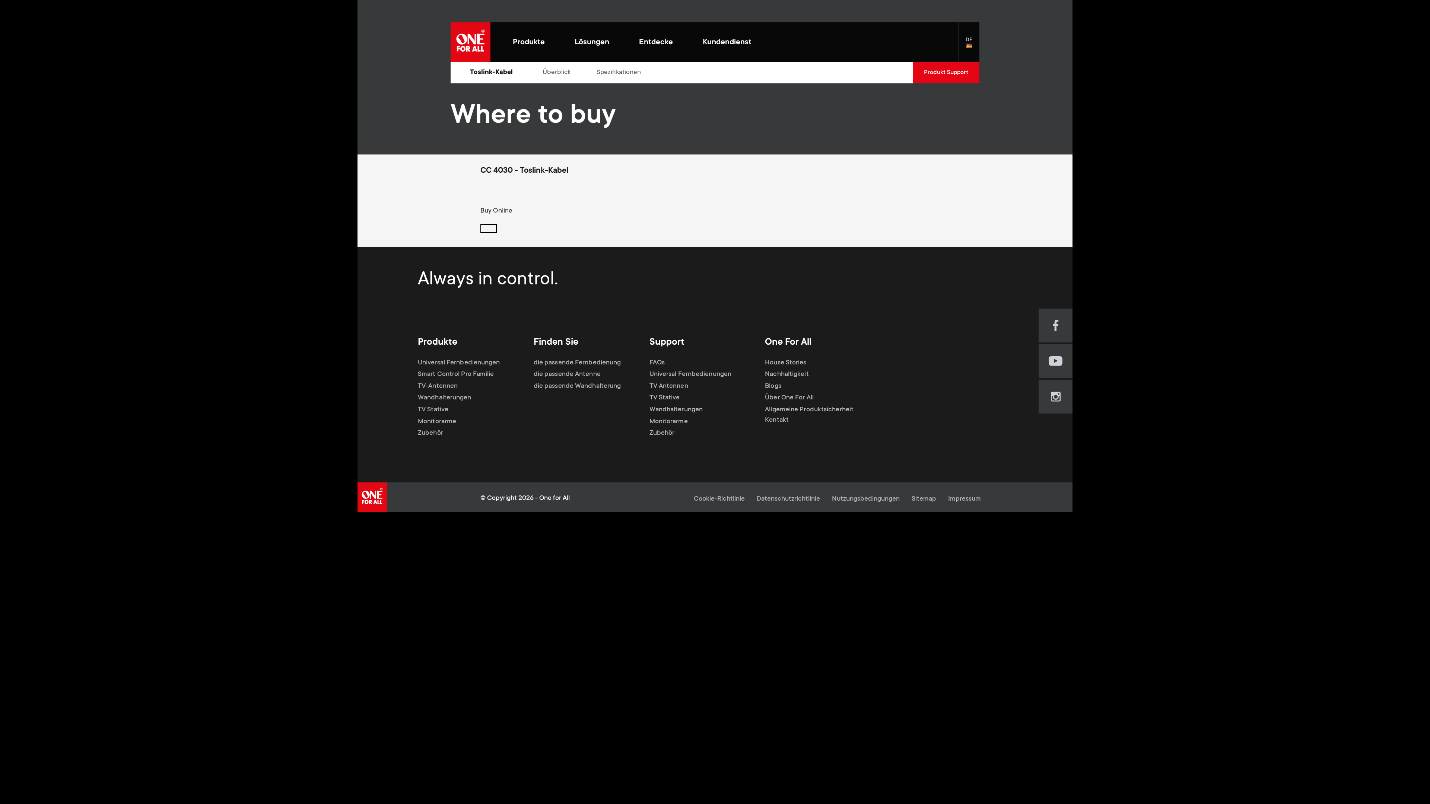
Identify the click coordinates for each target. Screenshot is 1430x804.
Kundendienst (727, 42)
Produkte (529, 42)
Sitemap (924, 499)
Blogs (773, 386)
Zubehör (430, 433)
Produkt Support (946, 72)
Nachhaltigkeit (786, 374)
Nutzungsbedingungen (866, 499)
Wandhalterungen (444, 398)
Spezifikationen (619, 72)
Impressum (964, 499)
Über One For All (789, 398)
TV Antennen (668, 386)
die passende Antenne (567, 374)
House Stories (785, 363)
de (972, 46)
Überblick (557, 72)
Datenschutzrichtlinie (788, 499)
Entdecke (656, 42)
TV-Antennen (438, 386)
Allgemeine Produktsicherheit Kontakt (809, 415)
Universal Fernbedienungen (459, 363)
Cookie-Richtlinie (719, 499)
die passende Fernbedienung (577, 363)
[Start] (470, 42)
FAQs (657, 363)
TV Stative (433, 410)
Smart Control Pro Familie (456, 374)
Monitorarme (437, 421)
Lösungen (592, 42)
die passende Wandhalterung (577, 386)
